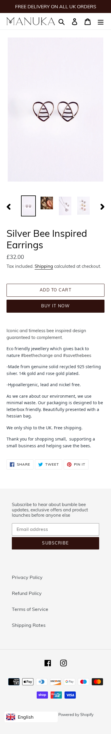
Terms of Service (30, 609)
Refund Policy (27, 593)
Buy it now (55, 306)
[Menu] (100, 21)
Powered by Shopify (76, 714)
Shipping (44, 266)
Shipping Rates (29, 625)
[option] (28, 206)
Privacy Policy (27, 577)
